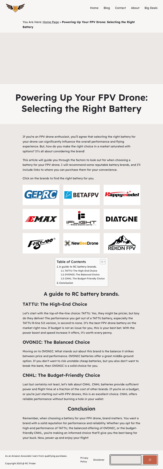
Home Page (51, 22)
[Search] (150, 459)
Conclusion (66, 282)
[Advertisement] (81, 60)
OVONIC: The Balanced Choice (82, 274)
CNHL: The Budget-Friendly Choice (85, 278)
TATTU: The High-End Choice (81, 270)
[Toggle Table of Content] (101, 261)
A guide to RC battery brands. (78, 266)
